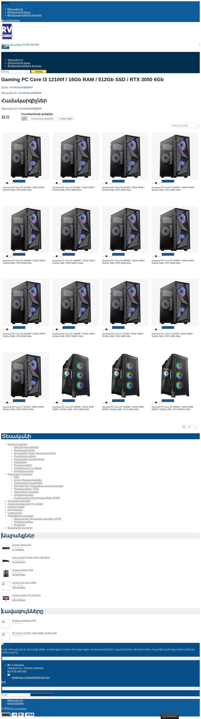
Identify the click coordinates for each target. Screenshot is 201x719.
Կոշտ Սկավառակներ (28, 480)
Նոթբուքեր (66, 118)
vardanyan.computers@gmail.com (31, 677)
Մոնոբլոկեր (15, 509)
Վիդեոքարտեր (23, 495)
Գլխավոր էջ (15, 9)
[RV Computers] (7, 38)
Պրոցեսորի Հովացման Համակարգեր (38, 486)
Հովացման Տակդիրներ (29, 459)
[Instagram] (4, 682)
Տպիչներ (19, 524)
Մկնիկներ (20, 462)
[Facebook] (2, 682)
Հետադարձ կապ (19, 12)
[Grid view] (3, 117)
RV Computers (18, 708)
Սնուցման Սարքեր (26, 492)
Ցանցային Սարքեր (20, 527)
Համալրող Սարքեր (20, 474)
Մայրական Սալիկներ (28, 483)
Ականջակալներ (24, 450)
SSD (16, 477)
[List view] (8, 117)
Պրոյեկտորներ (23, 521)
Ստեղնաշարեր (24, 471)
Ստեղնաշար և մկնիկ (28, 468)
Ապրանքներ (16, 703)
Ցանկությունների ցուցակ (24, 15)
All (24, 118)
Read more (19, 181)
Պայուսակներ (23, 465)
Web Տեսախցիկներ (26, 447)
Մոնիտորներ (16, 507)
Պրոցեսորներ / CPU (26, 489)
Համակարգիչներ (42, 118)
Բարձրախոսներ (25, 456)
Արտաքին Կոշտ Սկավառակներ (35, 453)
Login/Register (11, 20)
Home (4, 87)
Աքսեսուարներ (17, 444)
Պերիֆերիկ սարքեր (21, 515)
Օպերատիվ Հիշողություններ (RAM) (37, 498)
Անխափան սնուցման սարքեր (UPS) (37, 518)
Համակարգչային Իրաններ (25, 504)
